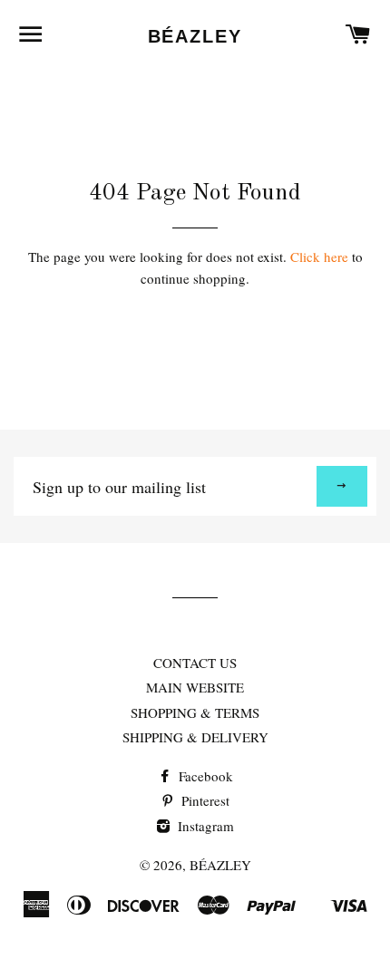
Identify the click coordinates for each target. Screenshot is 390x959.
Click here (319, 256)
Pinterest (203, 800)
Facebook (204, 776)
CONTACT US (195, 663)
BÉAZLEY (195, 36)
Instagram (204, 826)
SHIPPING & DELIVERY (195, 737)
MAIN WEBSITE (195, 687)
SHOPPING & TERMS (195, 712)
